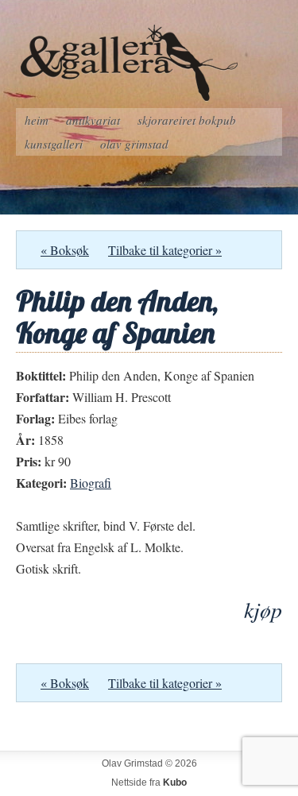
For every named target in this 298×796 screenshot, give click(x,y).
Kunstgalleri (54, 144)
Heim (36, 120)
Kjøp (263, 609)
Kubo (175, 782)
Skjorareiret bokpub (186, 120)
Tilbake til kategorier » (165, 250)
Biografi (90, 482)
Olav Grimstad (134, 144)
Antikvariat (93, 120)
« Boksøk (65, 250)
